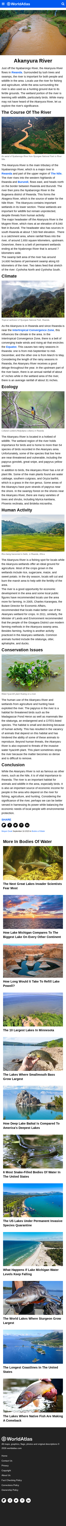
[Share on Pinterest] (21, 825)
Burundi (23, 181)
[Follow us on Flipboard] (4, 1500)
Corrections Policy (10, 1485)
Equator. (11, 346)
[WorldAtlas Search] (62, 4)
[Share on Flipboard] (4, 825)
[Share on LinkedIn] (27, 825)
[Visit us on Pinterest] (22, 1500)
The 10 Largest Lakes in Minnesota (28, 1030)
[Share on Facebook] (9, 825)
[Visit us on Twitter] (16, 1500)
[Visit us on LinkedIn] (28, 1500)
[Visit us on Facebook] (10, 1500)
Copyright (6, 1470)
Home (4, 1456)
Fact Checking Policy (12, 1480)
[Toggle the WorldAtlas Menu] (3, 4)
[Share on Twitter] (15, 825)
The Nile (56, 173)
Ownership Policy (10, 1490)
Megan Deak (7, 831)
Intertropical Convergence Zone (33, 330)
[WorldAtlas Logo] (19, 4)
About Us (6, 1475)
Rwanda (17, 72)
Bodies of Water (38, 831)
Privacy (5, 1465)
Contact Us (7, 1461)
